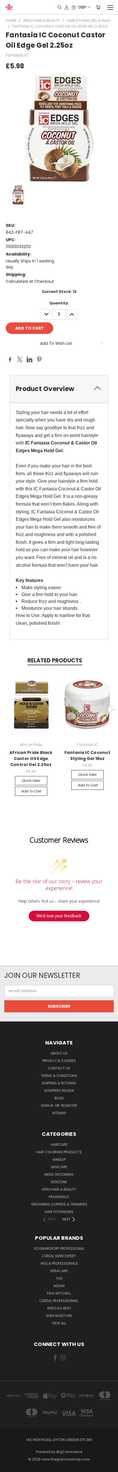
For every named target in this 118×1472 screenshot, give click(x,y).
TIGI (59, 1278)
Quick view (31, 780)
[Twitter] (20, 359)
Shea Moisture (59, 1315)
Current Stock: (59, 291)
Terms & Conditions (59, 1075)
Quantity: (59, 303)
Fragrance (59, 1196)
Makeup (59, 1159)
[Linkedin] (29, 359)
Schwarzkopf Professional (59, 1248)
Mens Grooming (59, 1174)
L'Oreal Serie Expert (59, 1256)
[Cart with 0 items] (98, 7)
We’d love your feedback (58, 915)
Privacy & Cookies (59, 1060)
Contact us (59, 1068)
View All (59, 1323)
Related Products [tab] (54, 660)
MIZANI (59, 1285)
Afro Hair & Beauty (59, 1189)
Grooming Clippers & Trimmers (59, 1204)
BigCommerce (69, 1451)
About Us (59, 1053)
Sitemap (59, 1113)
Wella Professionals (59, 1263)
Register (69, 1105)
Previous (6, 709)
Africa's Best (59, 1308)
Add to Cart (31, 791)
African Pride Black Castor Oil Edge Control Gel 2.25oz (30, 758)
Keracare (59, 1270)
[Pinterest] (39, 359)
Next (111, 709)
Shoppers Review (59, 1090)
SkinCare (59, 1167)
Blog (59, 1098)
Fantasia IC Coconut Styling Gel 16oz (87, 755)
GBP (82, 7)
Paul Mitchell (59, 1293)
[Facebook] (10, 359)
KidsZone (59, 1181)
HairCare (59, 1144)
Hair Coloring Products (59, 1152)
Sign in (47, 1105)
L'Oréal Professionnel (59, 1300)
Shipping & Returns (59, 1083)
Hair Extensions (59, 1211)
